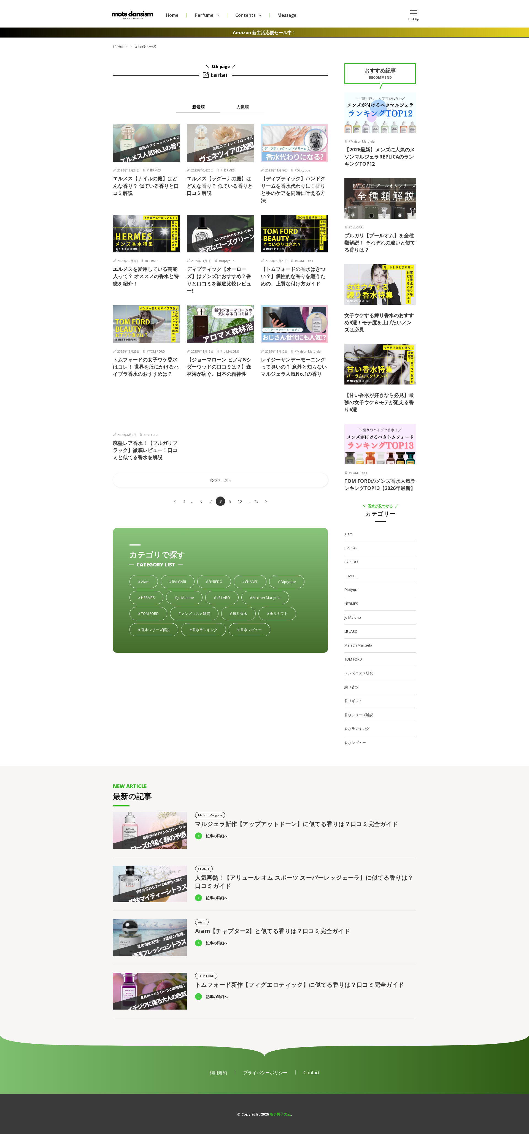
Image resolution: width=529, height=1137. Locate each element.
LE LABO (227, 597)
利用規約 (218, 1073)
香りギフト (283, 613)
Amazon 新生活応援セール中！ (264, 32)
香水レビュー (255, 629)
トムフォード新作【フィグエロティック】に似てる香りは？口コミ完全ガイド (299, 984)
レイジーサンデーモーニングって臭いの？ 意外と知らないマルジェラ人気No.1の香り (294, 366)
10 (240, 501)
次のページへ (220, 480)
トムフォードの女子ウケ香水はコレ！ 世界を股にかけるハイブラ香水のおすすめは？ (146, 366)
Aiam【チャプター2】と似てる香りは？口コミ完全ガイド (272, 931)
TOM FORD (305, 261)
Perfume (204, 15)
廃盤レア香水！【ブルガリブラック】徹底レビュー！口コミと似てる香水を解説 (145, 450)
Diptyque (303, 170)
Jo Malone (189, 597)
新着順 (198, 107)
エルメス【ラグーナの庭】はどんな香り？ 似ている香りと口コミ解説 (220, 185)
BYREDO (219, 581)
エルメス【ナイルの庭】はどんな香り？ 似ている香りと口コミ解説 (146, 185)
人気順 (242, 107)
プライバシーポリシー (265, 1073)
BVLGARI (151, 435)
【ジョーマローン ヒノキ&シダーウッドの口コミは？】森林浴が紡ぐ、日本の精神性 (219, 366)
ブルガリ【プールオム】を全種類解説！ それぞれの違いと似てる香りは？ (379, 242)
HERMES (155, 170)
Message (286, 15)
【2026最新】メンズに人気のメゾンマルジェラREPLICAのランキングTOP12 (379, 156)
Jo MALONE (231, 351)
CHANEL (255, 581)
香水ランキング (209, 629)
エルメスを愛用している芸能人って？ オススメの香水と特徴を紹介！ (146, 276)
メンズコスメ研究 (199, 613)
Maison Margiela (309, 351)
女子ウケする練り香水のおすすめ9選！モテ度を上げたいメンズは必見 (379, 322)
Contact (312, 1073)
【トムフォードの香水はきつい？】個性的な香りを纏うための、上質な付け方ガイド (293, 276)
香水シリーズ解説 (159, 629)
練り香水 (244, 613)
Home (172, 15)
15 (256, 501)
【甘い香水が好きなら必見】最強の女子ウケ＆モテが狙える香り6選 (379, 402)
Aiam (149, 581)
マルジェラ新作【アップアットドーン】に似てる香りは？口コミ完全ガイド (296, 824)
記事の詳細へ (217, 835)
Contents (245, 15)
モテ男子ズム (280, 1114)
